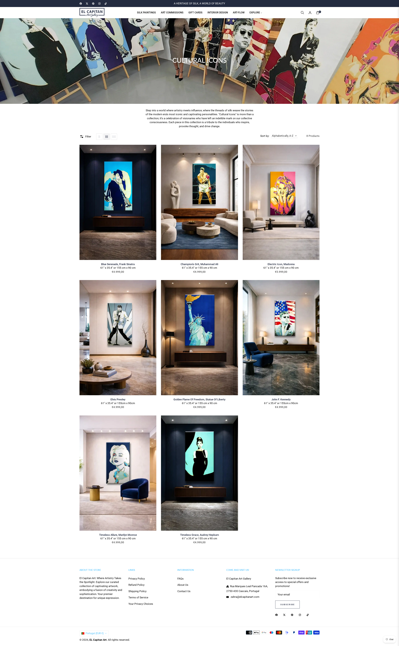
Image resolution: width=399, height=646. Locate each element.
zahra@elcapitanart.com (244, 596)
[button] (302, 12)
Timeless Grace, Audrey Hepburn (199, 534)
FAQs (180, 578)
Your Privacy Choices (140, 603)
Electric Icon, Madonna (281, 264)
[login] (310, 12)
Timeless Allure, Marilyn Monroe (118, 534)
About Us (182, 584)
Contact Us (183, 591)
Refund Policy (136, 584)
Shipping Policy (137, 591)
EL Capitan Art (98, 639)
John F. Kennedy (281, 399)
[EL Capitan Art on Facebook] (277, 614)
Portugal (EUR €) (95, 633)
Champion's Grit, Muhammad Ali (199, 264)
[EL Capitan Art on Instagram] (301, 614)
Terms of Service (138, 597)
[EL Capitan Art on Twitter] (285, 614)
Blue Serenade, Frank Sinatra (118, 264)
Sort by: (264, 135)
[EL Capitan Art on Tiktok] (308, 614)
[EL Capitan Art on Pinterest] (293, 614)
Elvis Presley (118, 399)
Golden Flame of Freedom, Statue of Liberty (199, 399)
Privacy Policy (136, 578)
